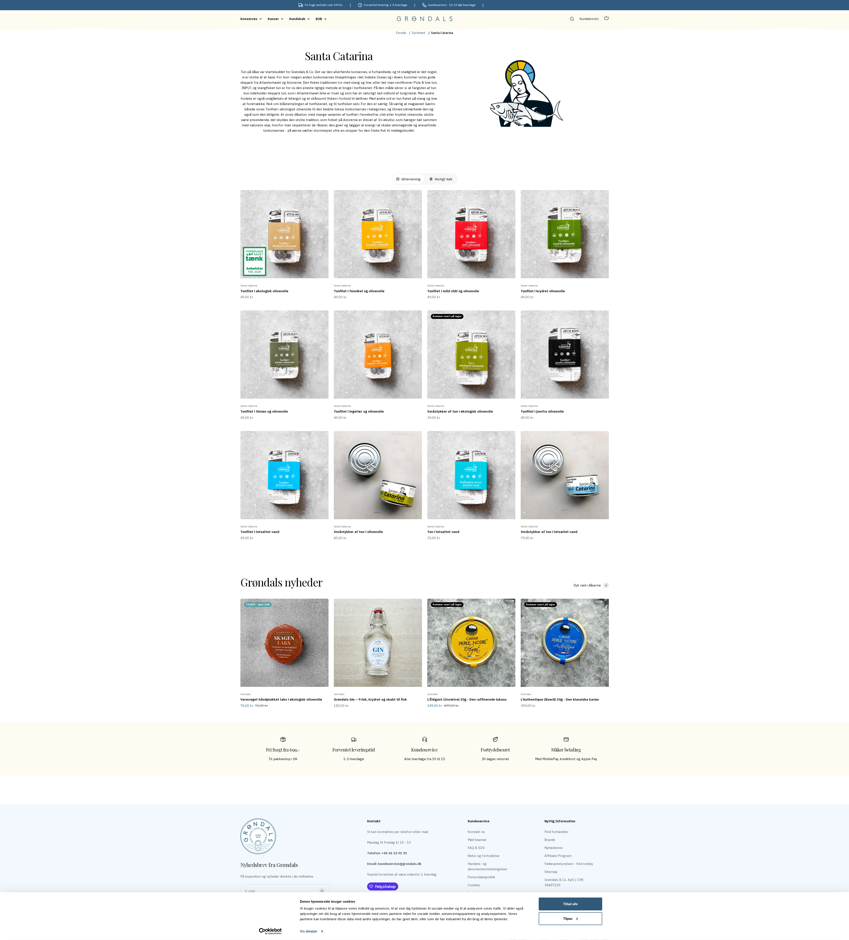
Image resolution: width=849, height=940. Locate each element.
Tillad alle (570, 904)
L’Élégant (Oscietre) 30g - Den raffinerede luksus (467, 699)
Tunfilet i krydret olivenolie (543, 291)
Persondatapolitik (481, 877)
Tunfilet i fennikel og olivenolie (359, 291)
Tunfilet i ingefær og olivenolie (359, 411)
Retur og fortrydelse (483, 856)
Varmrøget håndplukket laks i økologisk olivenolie (281, 699)
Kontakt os (476, 832)
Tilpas (567, 918)
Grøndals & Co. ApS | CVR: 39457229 (564, 882)
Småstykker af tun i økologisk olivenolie (460, 411)
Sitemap (550, 872)
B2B (319, 19)
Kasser (273, 19)
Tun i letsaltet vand (443, 532)
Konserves (248, 19)
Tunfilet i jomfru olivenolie (542, 411)
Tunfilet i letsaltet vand (259, 532)
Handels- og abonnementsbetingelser (487, 866)
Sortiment (418, 33)
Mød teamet (477, 840)
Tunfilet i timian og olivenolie (264, 411)
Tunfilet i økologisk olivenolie (264, 291)
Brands (549, 840)
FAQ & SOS (476, 848)
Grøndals (245, 694)
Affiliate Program (558, 856)
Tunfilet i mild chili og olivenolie (453, 291)
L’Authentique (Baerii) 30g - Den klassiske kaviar (560, 699)
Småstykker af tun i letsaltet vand (549, 532)
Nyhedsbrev (553, 848)
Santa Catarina (248, 285)
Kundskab (297, 19)
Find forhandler (556, 832)
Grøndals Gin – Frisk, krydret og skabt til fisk (370, 699)
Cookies (474, 885)
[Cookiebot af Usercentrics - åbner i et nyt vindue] (270, 931)
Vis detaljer (308, 931)
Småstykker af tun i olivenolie (358, 532)
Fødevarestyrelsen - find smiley (568, 864)
